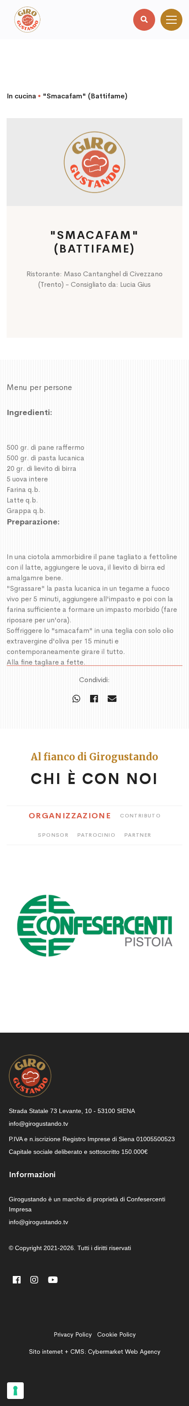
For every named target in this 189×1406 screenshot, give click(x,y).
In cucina (21, 96)
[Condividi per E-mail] (112, 699)
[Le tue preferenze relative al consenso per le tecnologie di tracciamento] (15, 1390)
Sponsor (53, 835)
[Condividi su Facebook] (94, 699)
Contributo (140, 815)
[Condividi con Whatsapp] (76, 699)
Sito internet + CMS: (94, 1351)
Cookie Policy (116, 1334)
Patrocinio (96, 835)
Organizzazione (70, 815)
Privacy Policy (73, 1334)
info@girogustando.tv (38, 1123)
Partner (138, 835)
